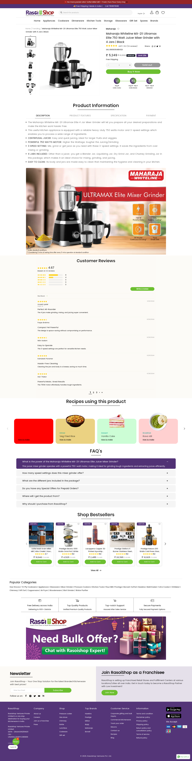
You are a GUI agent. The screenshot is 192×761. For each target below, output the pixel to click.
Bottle (61, 724)
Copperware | (34, 590)
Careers (37, 717)
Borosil (87, 731)
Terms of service (142, 734)
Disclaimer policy (143, 717)
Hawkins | (142, 587)
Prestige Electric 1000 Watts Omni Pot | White (68, 550)
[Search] (61, 12)
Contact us (115, 730)
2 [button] (93, 392)
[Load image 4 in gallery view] (30, 76)
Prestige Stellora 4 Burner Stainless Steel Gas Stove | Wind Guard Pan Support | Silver (122, 550)
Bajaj (87, 724)
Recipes (114, 734)
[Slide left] (30, 35)
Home (28, 28)
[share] (152, 46)
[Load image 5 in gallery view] (30, 88)
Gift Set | (23, 590)
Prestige (88, 717)
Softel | (134, 587)
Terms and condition (144, 713)
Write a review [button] (142, 289)
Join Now (109, 692)
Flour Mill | (110, 587)
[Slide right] (30, 94)
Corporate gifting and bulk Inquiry (121, 714)
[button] (157, 12)
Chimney (62, 721)
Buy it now (133, 71)
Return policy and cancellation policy (144, 729)
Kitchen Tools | (98, 587)
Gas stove (63, 717)
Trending (36, 28)
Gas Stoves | (15, 587)
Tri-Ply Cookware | (30, 587)
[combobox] (95, 12)
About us (37, 713)
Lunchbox (63, 728)
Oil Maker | (175, 587)
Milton (87, 721)
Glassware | (55, 587)
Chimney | (14, 590)
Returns (114, 727)
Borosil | (127, 587)
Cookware (63, 731)
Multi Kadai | (152, 587)
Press (36, 724)
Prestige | (118, 587)
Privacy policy (141, 721)
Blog (112, 737)
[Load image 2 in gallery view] (30, 53)
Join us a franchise (41, 721)
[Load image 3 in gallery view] (30, 65)
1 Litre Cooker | (164, 587)
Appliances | (43, 587)
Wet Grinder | (69, 590)
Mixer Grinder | (67, 587)
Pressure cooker (65, 713)
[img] (42, 301)
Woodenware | (55, 590)
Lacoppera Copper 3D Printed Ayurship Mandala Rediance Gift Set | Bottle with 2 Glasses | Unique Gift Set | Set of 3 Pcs (95, 550)
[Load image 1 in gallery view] (30, 42)
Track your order (117, 723)
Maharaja (111, 28)
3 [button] (96, 392)
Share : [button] (148, 46)
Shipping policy (142, 724)
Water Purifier (82, 590)
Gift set (62, 735)
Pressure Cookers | (82, 587)
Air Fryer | (45, 590)
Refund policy (141, 738)
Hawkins (88, 713)
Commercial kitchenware (121, 719)
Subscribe (58, 690)
